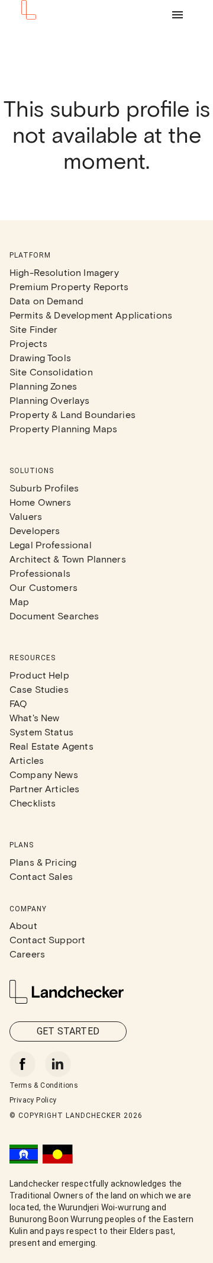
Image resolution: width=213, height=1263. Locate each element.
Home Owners (40, 501)
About (23, 925)
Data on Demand (46, 300)
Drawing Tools (40, 357)
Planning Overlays (49, 400)
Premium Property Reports (69, 286)
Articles (26, 760)
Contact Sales (41, 876)
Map (19, 601)
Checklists (32, 802)
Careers (27, 953)
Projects (28, 343)
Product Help (39, 674)
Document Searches (54, 615)
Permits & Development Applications (90, 314)
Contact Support (47, 939)
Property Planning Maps (63, 428)
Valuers (25, 516)
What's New (34, 717)
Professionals (39, 573)
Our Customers (43, 587)
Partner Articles (44, 788)
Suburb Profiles (44, 487)
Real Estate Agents (51, 745)
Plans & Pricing (42, 861)
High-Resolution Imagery (64, 272)
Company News (43, 774)
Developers (34, 530)
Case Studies (39, 689)
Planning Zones (43, 385)
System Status (41, 731)
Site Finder (33, 329)
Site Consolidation (51, 371)
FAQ (18, 703)
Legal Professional (50, 544)
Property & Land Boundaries (72, 414)
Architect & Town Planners (67, 558)
